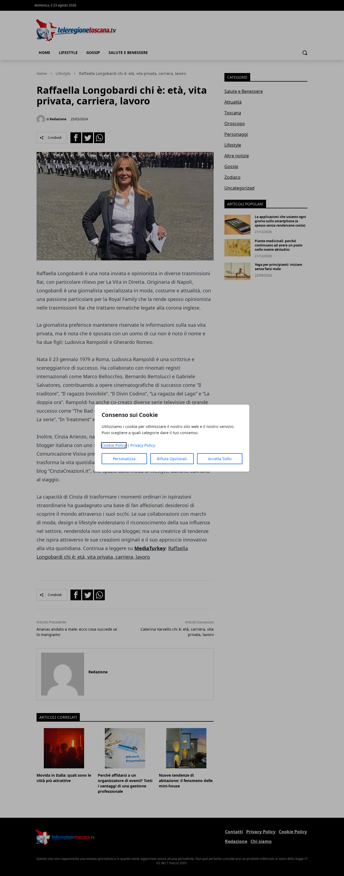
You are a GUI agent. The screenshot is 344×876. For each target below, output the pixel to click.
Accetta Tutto (219, 458)
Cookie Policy (114, 445)
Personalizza (124, 458)
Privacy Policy (142, 445)
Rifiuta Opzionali (172, 458)
